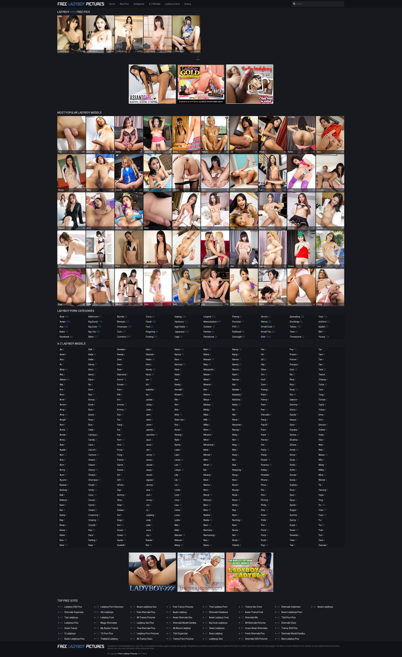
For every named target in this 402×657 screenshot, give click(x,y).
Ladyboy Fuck (107, 617)
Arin (63, 455)
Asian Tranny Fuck (254, 612)
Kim (177, 404)
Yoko (322, 510)
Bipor (91, 379)
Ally (62, 384)
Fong (120, 455)
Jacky (149, 404)
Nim (235, 440)
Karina (179, 354)
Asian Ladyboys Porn (291, 612)
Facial (151, 321)
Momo (208, 485)
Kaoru (179, 349)
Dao (91, 530)
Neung (236, 429)
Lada (178, 450)
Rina (293, 379)
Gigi (119, 490)
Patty (265, 450)
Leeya (179, 470)
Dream (122, 384)
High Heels (181, 326)
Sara (293, 424)
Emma (122, 404)
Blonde (122, 316)
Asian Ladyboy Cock (219, 617)
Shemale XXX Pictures (256, 639)
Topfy (322, 404)
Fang (120, 424)
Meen (207, 379)
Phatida (265, 475)
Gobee (121, 510)
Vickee (322, 429)
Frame (122, 460)
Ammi (64, 404)
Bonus (92, 399)
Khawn (179, 394)
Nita (235, 450)
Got (120, 525)
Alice (64, 369)
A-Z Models (154, 4)
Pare (264, 429)
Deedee (122, 349)
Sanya (294, 419)
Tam (321, 354)
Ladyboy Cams (172, 4)
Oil (263, 359)
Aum (64, 475)
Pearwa (266, 465)
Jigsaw (150, 480)
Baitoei (64, 485)
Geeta (121, 470)
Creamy (93, 520)
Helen (150, 359)
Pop (264, 545)
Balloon (64, 500)
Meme (208, 394)
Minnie (208, 455)
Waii (321, 445)
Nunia (236, 530)
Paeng (265, 389)
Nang (235, 354)
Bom (91, 389)
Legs (178, 336)
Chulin (93, 485)
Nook (235, 495)
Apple (63, 450)
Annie (63, 435)
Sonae (294, 475)
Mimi (207, 429)
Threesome (297, 336)
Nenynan (237, 424)
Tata (322, 369)
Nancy (236, 349)
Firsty (120, 450)
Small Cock (268, 326)
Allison (64, 379)
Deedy (121, 354)
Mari (207, 349)
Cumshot (123, 336)
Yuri (321, 535)
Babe (64, 331)
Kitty (178, 414)
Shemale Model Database (185, 623)
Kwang (179, 435)
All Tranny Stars (144, 639)
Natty (236, 404)
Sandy (294, 414)
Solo (266, 336)
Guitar (121, 540)
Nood (235, 485)
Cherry (93, 470)
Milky (207, 424)
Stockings (296, 321)
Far (119, 429)
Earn (120, 389)
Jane (149, 419)
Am (62, 389)
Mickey (208, 404)
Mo (206, 470)
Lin (177, 485)
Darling (92, 540)
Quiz (293, 369)
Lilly (177, 475)
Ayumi (64, 480)
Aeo (62, 359)
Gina (120, 500)
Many (179, 545)
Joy (148, 505)
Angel (63, 419)
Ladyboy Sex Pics (145, 623)
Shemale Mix (251, 617)
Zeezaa (323, 545)
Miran (208, 465)
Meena (208, 384)
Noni (235, 480)
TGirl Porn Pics (288, 617)
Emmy (122, 409)
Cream (92, 510)
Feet (149, 326)
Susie (293, 525)
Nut (235, 535)
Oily (263, 364)
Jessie (150, 465)
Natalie (236, 389)
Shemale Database (218, 612)
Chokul (92, 475)
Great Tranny (70, 628)
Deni (120, 364)
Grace (121, 530)
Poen (264, 515)
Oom (264, 384)
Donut (121, 379)
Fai (119, 419)
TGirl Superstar (180, 633)
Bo (90, 384)
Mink (207, 450)
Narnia (236, 379)
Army (64, 470)
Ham (149, 349)
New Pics (124, 4)
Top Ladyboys (71, 617)
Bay (62, 520)
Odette (236, 545)
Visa (321, 440)
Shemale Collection (291, 607)
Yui (321, 525)
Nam (207, 525)
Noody (236, 490)
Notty (235, 505)
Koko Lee (180, 419)
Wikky (322, 470)
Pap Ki (265, 424)
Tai (320, 349)
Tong (321, 394)
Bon (91, 394)
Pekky (265, 470)
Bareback (66, 336)
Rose (294, 389)
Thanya (323, 379)
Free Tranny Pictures (183, 607)
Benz (92, 369)
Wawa (323, 455)
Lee (178, 465)
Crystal (92, 525)
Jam (149, 414)
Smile (294, 450)
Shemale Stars (288, 623)
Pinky (265, 505)
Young (323, 336)
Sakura (294, 399)
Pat (264, 445)
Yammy (323, 490)
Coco (92, 495)
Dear (91, 545)
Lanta (179, 460)
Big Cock (94, 326)
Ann (62, 424)
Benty (92, 364)
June (149, 530)
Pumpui (294, 364)
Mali (177, 530)
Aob (62, 445)
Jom (149, 495)
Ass (64, 326)
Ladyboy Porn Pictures (148, 633)
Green (121, 535)
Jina (149, 490)
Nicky (235, 435)
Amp (63, 409)
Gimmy (121, 495)
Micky (207, 409)
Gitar (120, 505)
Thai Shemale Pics (146, 628)
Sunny (294, 520)
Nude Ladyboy (180, 612)
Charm (92, 460)
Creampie (124, 326)
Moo (207, 505)
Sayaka (294, 429)
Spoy (293, 500)
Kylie (178, 440)
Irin (148, 384)
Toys (322, 316)
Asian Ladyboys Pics (74, 639)
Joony (150, 500)
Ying (321, 500)
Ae (62, 349)
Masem (209, 359)
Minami (208, 435)
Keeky (178, 384)
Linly (178, 495)
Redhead (238, 331)
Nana (208, 545)
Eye (120, 414)
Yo (321, 505)
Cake (91, 429)
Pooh (264, 540)
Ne (235, 409)
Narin (235, 374)
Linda (178, 490)
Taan (293, 540)
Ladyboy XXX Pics (73, 607)
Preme (294, 359)
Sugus (294, 510)
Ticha (322, 384)
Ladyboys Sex (216, 639)
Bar (62, 510)
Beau (63, 525)
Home (112, 4)
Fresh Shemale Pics (255, 633)
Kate (178, 369)
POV (236, 326)
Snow (293, 455)
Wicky (322, 465)
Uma (321, 414)
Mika (207, 414)
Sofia (293, 465)
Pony (264, 535)
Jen (148, 450)
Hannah (150, 354)
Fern (121, 440)
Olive (264, 369)
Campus (93, 435)
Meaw (207, 374)
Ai (61, 364)
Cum (121, 331)
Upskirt (323, 326)
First (120, 445)
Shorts (266, 316)
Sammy (295, 404)
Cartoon (93, 455)
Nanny (237, 364)
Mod (207, 480)
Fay (119, 435)
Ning (236, 445)
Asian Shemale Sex (182, 617)
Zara (321, 540)
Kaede (150, 540)
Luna (178, 515)
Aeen (63, 354)
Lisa (178, 505)
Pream (294, 354)
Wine (322, 475)
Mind (207, 440)
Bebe (63, 535)
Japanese (182, 331)
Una (321, 419)
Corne (92, 505)
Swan (294, 530)
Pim (264, 495)
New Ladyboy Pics (290, 639)
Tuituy (322, 409)
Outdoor (209, 326)
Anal (64, 316)
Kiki (177, 399)
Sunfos (294, 515)
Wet (321, 331)
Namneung (210, 535)
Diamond (122, 374)
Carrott (92, 450)
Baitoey (64, 490)
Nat (234, 384)
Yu (320, 520)
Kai (149, 545)
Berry (91, 374)
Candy (93, 440)
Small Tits (268, 331)
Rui (293, 394)
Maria (207, 354)
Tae (292, 545)
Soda (294, 460)
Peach (265, 460)
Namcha (209, 530)
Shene (294, 445)
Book (91, 404)
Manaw (180, 535)
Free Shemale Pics (146, 612)
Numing (237, 520)
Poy (293, 349)
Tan (321, 359)
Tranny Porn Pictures (183, 639)
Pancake (266, 414)
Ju (148, 510)
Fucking (152, 336)
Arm (63, 465)
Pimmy (265, 500)
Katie (178, 374)
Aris (62, 460)
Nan (206, 540)
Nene (235, 419)
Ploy (264, 510)
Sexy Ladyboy (216, 633)
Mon (207, 490)
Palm (264, 394)
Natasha (237, 394)
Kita (177, 409)
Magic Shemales (108, 623)
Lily (178, 480)
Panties (209, 331)
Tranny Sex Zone (253, 607)
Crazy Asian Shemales (256, 628)
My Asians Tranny (109, 628)
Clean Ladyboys (217, 628)
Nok (235, 465)
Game (121, 465)
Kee (177, 379)
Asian (65, 321)
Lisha (178, 510)
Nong (235, 475)
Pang (264, 419)
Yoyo (322, 515)
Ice (149, 379)
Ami (62, 394)
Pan (264, 409)
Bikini (93, 336)
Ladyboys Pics (71, 623)
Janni (149, 424)
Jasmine (152, 435)
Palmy (265, 399)
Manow (179, 540)
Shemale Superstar (74, 612)
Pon (264, 525)
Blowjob (123, 321)
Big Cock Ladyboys (218, 623)
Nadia (208, 520)
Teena (322, 374)
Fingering (152, 331)
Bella (92, 354)
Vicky (321, 435)
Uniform (324, 321)
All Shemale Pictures (255, 623)
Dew (120, 369)
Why (321, 460)
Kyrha (178, 445)
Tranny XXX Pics (289, 628)
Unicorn (323, 424)
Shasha (294, 440)
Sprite (293, 505)
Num (235, 515)
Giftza (121, 485)
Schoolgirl (238, 336)
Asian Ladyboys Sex (147, 607)
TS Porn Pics (106, 633)
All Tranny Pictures (146, 617)
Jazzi (149, 445)
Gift (120, 480)
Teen (294, 331)
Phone (265, 480)
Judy (149, 520)
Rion (293, 384)
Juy (148, 535)
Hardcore (181, 321)
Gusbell (121, 545)
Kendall (179, 389)
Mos (207, 510)
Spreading (297, 316)
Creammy (94, 515)
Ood (264, 379)
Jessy (149, 470)
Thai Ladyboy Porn (218, 607)
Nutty (236, 540)
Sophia (294, 485)
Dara (91, 535)
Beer (63, 545)
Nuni (235, 525)
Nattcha (237, 399)
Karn (178, 359)
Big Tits (94, 331)
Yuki (321, 530)
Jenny (150, 455)
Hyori (150, 374)
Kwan (178, 429)
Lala (177, 455)
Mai (177, 525)
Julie (149, 525)
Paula (264, 455)
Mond (208, 495)
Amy (63, 414)
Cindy (92, 490)
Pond (265, 530)
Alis (62, 374)
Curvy (150, 316)
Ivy (148, 394)
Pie (263, 490)
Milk (207, 419)
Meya (207, 399)
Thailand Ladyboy (109, 639)
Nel (234, 414)
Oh (263, 354)
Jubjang (151, 515)
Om (264, 374)
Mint (207, 460)
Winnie (322, 480)
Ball (62, 495)
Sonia (293, 480)
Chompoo (94, 480)
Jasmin (150, 429)
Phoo (264, 485)
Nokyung (237, 470)
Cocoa (92, 500)
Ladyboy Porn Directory (111, 607)
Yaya (321, 495)
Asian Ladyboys (325, 607)
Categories (138, 4)
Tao (321, 364)
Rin (292, 374)
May (207, 364)
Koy (177, 424)
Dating (188, 4)
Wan (321, 450)
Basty (63, 515)
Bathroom (94, 316)
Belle (91, 359)
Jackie (150, 399)
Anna (64, 429)
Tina (321, 389)
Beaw (63, 530)
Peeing (237, 316)
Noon (236, 500)
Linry (178, 500)
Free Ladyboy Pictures (127, 654)
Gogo (120, 520)
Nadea (208, 515)
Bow (91, 409)
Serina (294, 435)
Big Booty (95, 321)
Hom (149, 364)
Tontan (322, 399)
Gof (119, 515)
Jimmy (150, 485)
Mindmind (209, 445)
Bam (63, 505)
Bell (91, 349)
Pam (264, 404)
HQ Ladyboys (106, 612)
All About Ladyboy (182, 628)
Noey (235, 455)
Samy (293, 409)
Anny (63, 440)
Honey (150, 369)
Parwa (265, 440)
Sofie (293, 470)
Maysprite (209, 369)
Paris (265, 435)
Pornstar (238, 321)
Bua (91, 424)
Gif (119, 475)
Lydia (178, 520)
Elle (119, 394)
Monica (208, 500)
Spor (293, 495)
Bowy (92, 414)
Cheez (92, 465)
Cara (91, 445)
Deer (120, 359)
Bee (63, 540)
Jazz (149, 440)
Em (119, 399)
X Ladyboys (70, 633)
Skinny (266, 321)
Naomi (236, 369)
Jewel (150, 475)
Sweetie (295, 535)
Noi (234, 460)
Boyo (91, 419)
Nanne (236, 359)
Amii (63, 399)
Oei (263, 349)
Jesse (150, 460)
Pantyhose (210, 336)
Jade (149, 409)
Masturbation (212, 321)
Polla (264, 520)
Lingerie (210, 316)
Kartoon (180, 364)
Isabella (150, 389)
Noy (235, 510)
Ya (320, 485)
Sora (293, 490)
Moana (208, 475)
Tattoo (295, 326)
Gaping (180, 316)
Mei (206, 389)
